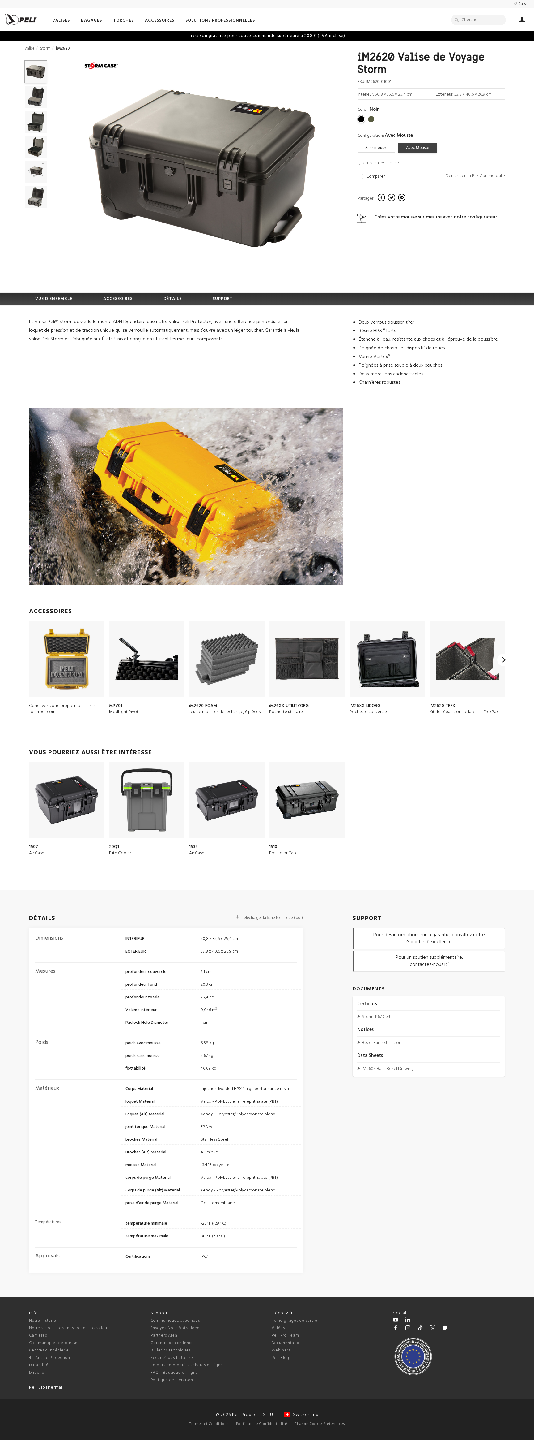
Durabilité (39, 1365)
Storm (45, 48)
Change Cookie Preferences (320, 1424)
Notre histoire (42, 1320)
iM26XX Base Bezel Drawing (388, 1068)
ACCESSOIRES (118, 298)
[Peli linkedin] (407, 1320)
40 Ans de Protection (49, 1358)
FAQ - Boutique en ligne (174, 1372)
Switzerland (304, 1414)
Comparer (375, 177)
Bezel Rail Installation (381, 1042)
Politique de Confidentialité (261, 1424)
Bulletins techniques (170, 1350)
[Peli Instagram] (407, 1329)
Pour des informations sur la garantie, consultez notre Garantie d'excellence (429, 938)
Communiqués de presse (53, 1343)
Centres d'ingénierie (49, 1350)
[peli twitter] (432, 1329)
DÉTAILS (172, 298)
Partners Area (163, 1335)
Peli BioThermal (45, 1387)
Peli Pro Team (285, 1335)
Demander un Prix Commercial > (475, 175)
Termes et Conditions (209, 1424)
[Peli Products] (395, 1329)
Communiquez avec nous (175, 1320)
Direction (38, 1372)
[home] (21, 19)
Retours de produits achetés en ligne (186, 1365)
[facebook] (382, 198)
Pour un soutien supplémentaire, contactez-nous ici (429, 961)
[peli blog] (445, 1329)
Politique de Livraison (171, 1380)
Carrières (38, 1335)
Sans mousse (376, 148)
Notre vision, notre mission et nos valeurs (70, 1328)
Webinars (281, 1350)
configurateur (482, 217)
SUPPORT (223, 298)
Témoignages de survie (294, 1320)
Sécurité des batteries (172, 1358)
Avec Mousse (417, 148)
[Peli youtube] (395, 1320)
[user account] (522, 20)
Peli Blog (280, 1358)
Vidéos (278, 1328)
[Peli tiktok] (420, 1329)
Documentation (287, 1343)
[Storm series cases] (101, 66)
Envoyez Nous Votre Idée (175, 1328)
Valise (29, 48)
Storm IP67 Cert (376, 1016)
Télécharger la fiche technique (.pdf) (272, 918)
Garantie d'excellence (172, 1343)
